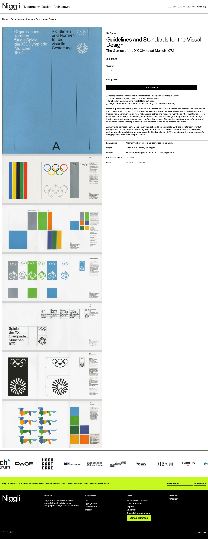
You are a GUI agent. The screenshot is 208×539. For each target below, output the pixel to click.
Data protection (134, 503)
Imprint (130, 506)
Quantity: (110, 66)
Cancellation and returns (138, 513)
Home (5, 19)
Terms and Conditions (137, 500)
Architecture (91, 506)
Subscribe (199, 483)
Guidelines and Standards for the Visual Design (33, 19)
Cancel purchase (139, 518)
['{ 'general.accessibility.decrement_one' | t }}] (107, 71)
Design (88, 509)
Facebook (173, 495)
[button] (191, 6)
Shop (87, 500)
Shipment (131, 509)
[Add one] (116, 71)
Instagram (173, 499)
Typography (91, 503)
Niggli (11, 532)
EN (174, 6)
